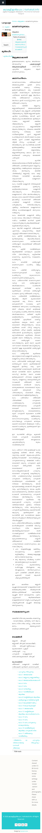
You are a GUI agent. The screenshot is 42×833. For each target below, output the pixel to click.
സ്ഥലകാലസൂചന (21, 47)
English (7, 27)
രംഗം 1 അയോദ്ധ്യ (25, 675)
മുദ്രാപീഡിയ (8, 56)
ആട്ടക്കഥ (21, 21)
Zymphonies (24, 831)
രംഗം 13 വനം (23, 717)
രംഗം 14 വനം (23, 720)
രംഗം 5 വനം (22, 686)
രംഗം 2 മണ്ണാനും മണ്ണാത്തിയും (28, 677)
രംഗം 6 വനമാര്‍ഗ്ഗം (24, 689)
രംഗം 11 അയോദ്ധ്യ (25, 708)
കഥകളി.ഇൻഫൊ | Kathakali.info (21, 9)
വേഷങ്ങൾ (18, 49)
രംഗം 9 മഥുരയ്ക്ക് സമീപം (27, 703)
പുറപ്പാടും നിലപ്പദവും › (35, 741)
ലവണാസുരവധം (18, 34)
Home (14, 21)
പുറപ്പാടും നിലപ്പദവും (26, 672)
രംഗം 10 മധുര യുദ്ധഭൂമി (26, 706)
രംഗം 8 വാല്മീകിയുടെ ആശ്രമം (29, 697)
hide (19, 39)
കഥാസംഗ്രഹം (20, 44)
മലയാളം (8, 30)
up (25, 740)
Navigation (3, 2)
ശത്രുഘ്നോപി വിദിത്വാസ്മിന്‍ (28, 700)
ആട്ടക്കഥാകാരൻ (20, 42)
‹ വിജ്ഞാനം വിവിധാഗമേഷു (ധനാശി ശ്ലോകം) (18, 744)
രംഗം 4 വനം (22, 683)
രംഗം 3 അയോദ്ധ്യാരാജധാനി (29, 680)
